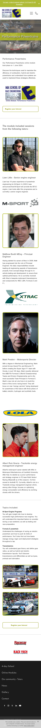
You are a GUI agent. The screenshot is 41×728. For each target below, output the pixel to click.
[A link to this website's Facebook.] (4, 705)
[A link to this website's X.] (12, 705)
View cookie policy (29, 725)
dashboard (18, 719)
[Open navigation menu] (31, 13)
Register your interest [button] (13, 109)
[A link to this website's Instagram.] (8, 705)
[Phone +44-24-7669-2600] (36, 13)
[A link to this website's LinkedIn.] (16, 705)
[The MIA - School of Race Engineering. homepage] (15, 13)
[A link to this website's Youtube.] (20, 705)
